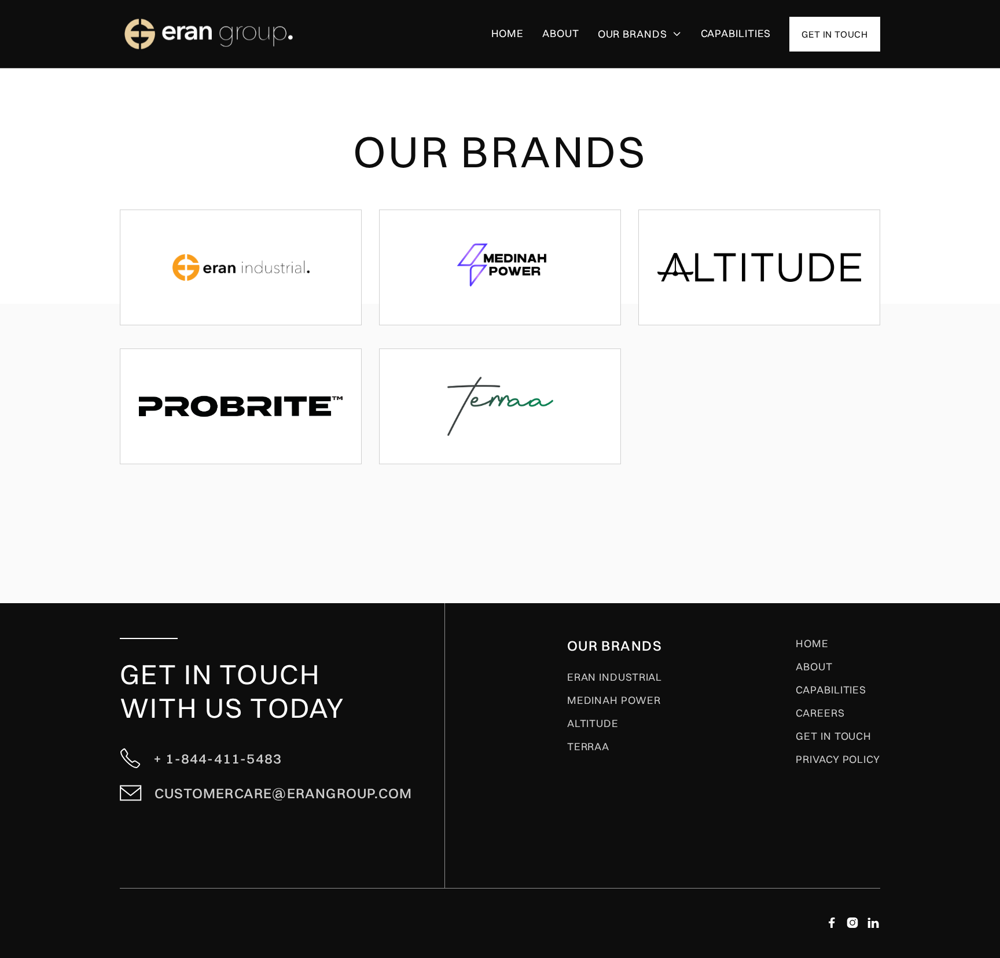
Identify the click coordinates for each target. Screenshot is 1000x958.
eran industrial (615, 677)
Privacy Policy (838, 759)
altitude (593, 723)
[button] (640, 34)
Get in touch (835, 34)
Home (507, 33)
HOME (812, 643)
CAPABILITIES (736, 33)
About (560, 33)
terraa (588, 747)
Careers (820, 713)
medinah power (614, 700)
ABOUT (814, 667)
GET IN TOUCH (834, 736)
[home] (231, 33)
